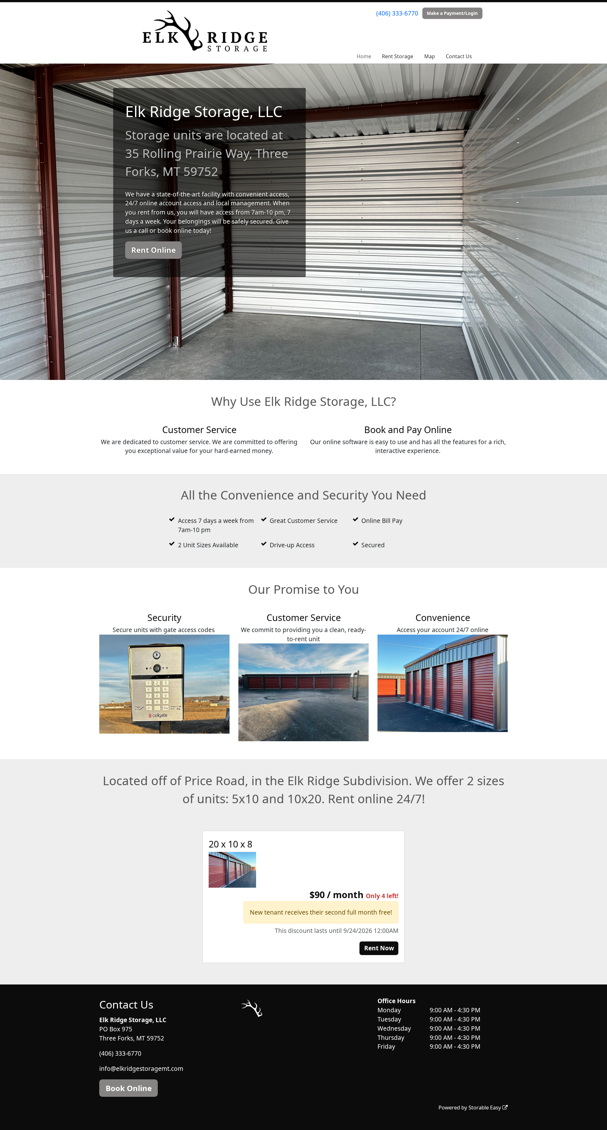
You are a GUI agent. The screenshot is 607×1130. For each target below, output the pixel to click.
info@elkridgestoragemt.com (141, 1068)
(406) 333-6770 (397, 13)
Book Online (129, 1088)
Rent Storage (397, 56)
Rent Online (153, 250)
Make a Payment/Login (452, 13)
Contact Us (459, 56)
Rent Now (379, 948)
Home (364, 56)
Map (429, 56)
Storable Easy (485, 1107)
